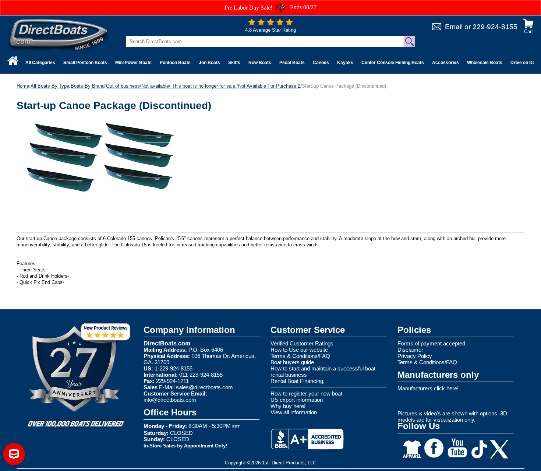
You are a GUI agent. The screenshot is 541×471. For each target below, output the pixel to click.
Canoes (321, 62)
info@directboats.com (170, 400)
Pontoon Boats (175, 62)
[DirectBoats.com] (58, 34)
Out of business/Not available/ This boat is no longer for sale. (171, 86)
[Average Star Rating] (270, 24)
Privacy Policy (414, 356)
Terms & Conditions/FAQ (300, 356)
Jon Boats (209, 62)
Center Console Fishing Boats (392, 62)
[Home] (12, 60)
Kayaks (345, 62)
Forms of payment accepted (431, 343)
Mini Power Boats (133, 62)
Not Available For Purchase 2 (269, 86)
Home (23, 86)
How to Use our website (299, 350)
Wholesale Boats (484, 62)
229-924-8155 (495, 27)
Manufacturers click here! (428, 388)
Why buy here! (287, 406)
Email (454, 27)
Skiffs (234, 62)
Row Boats (259, 62)
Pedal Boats (292, 62)
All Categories (40, 62)
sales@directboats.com (204, 387)
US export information (296, 400)
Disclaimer (410, 350)
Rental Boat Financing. (297, 381)
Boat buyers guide (292, 362)
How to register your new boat (306, 393)
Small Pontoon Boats (85, 62)
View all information (293, 412)
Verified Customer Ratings (301, 343)
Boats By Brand (88, 86)
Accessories (445, 62)
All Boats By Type (50, 86)
